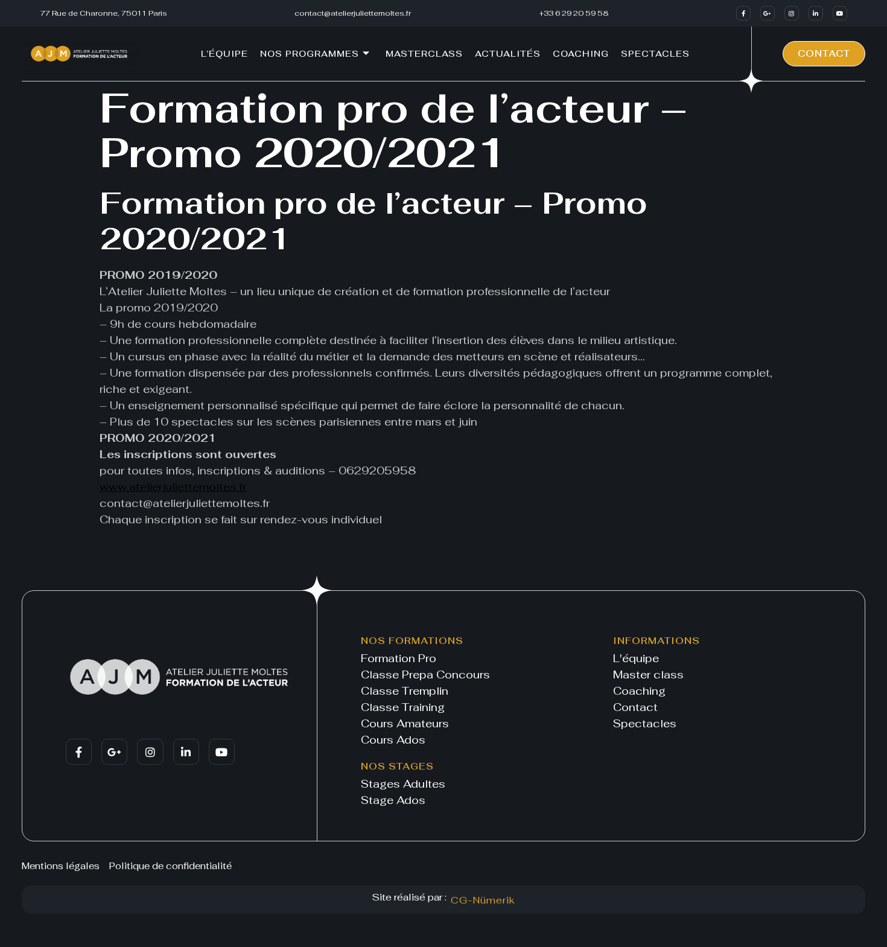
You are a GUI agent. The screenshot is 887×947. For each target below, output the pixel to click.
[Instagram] (791, 13)
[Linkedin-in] (816, 13)
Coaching (581, 53)
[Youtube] (840, 13)
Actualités (508, 53)
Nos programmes (309, 53)
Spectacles (655, 53)
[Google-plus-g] (767, 13)
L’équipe (224, 53)
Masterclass (424, 53)
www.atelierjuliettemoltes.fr (173, 487)
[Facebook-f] (743, 13)
